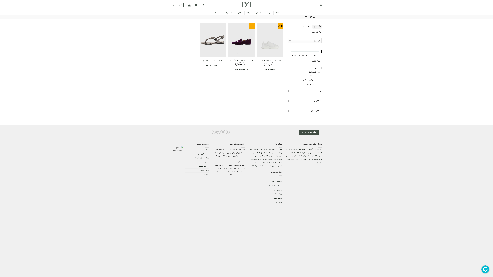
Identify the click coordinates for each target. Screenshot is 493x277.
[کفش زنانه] (319, 72)
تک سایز (217, 12)
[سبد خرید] (189, 5)
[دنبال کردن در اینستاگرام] (223, 132)
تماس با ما (279, 202)
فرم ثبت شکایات (277, 194)
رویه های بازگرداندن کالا (275, 186)
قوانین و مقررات (277, 190)
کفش (240, 12)
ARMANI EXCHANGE (212, 66)
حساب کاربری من (277, 182)
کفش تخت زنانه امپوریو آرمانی (241, 60)
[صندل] (317, 75)
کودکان (258, 12)
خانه (321, 17)
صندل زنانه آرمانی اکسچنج (212, 60)
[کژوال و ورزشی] (317, 79)
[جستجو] (321, 5)
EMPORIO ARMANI (270, 69)
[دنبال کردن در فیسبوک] (228, 132)
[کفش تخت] (317, 84)
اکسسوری (229, 12)
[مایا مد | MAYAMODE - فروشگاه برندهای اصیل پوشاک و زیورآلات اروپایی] (246, 5)
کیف (249, 12)
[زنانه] (321, 68)
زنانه (277, 12)
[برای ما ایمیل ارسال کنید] (214, 132)
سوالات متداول (277, 198)
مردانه (269, 12)
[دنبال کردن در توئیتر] (218, 132)
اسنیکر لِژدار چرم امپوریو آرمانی (270, 60)
